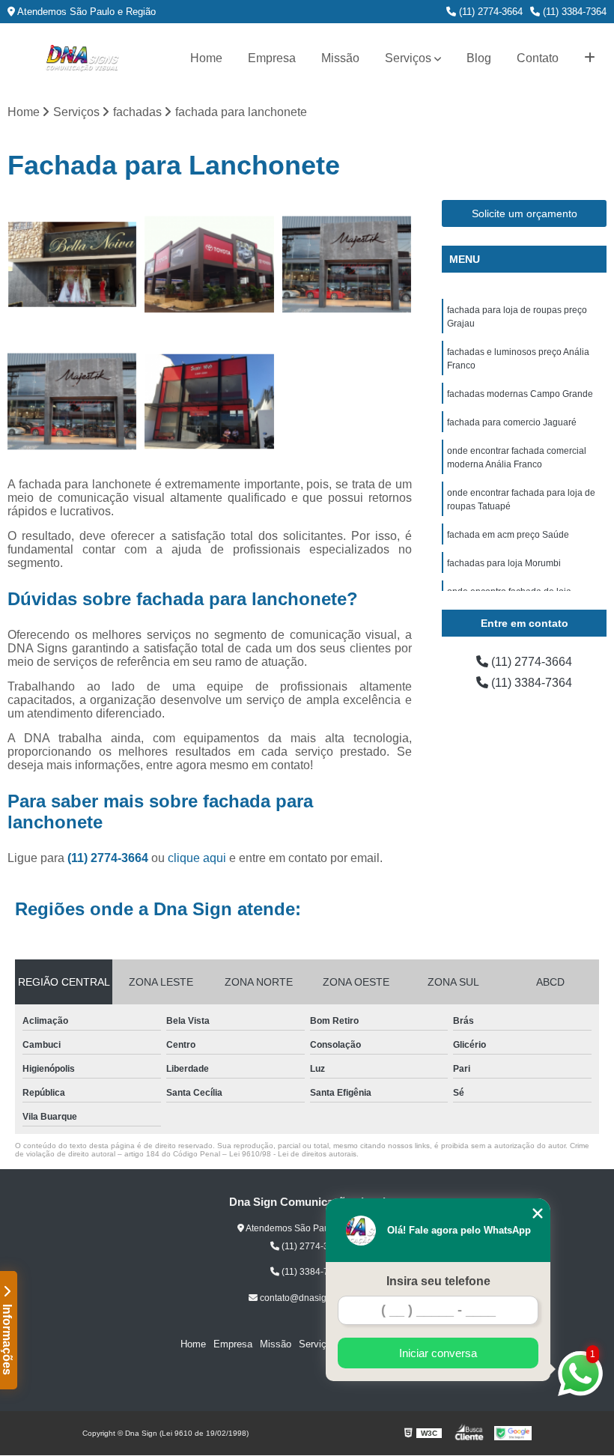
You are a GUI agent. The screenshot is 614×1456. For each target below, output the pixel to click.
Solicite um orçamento (524, 213)
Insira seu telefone (438, 1281)
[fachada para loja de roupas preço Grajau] (72, 265)
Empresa (272, 58)
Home (206, 58)
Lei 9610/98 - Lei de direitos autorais (292, 1154)
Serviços (408, 58)
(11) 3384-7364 (573, 11)
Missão (340, 58)
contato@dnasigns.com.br (312, 1298)
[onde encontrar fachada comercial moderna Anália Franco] (209, 402)
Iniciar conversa (438, 1353)
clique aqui (197, 858)
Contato (538, 58)
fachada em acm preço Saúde (508, 535)
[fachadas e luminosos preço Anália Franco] (209, 265)
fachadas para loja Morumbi (504, 563)
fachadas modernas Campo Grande (520, 394)
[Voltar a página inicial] (82, 58)
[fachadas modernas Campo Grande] (347, 265)
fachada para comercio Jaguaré (512, 422)
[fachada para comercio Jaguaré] (72, 402)
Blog (478, 58)
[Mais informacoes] (590, 58)
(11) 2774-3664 (489, 11)
